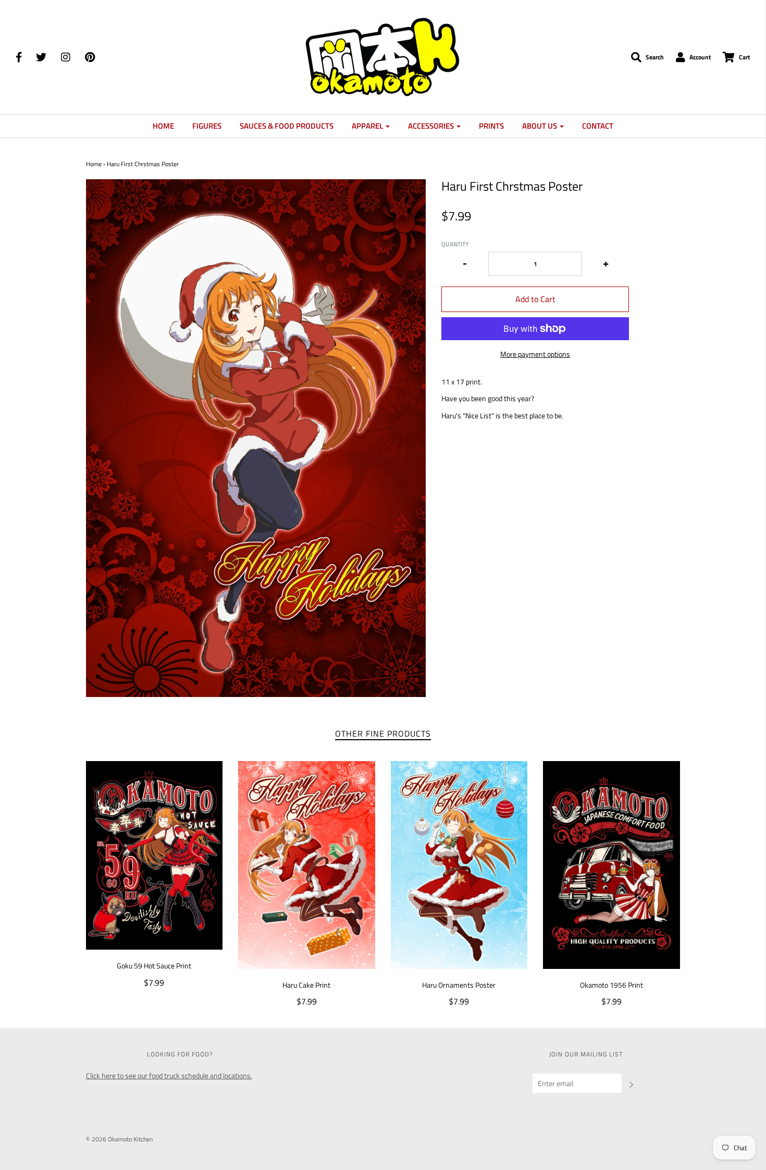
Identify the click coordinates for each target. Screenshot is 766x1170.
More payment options (535, 354)
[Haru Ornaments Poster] (459, 865)
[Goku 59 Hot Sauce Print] (154, 855)
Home (163, 126)
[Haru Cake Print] (306, 865)
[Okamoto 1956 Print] (611, 865)
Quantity (455, 244)
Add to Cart (535, 299)
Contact (597, 126)
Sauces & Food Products (286, 126)
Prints (491, 126)
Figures (206, 126)
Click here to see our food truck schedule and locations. (169, 1075)
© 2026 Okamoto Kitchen (119, 1139)
